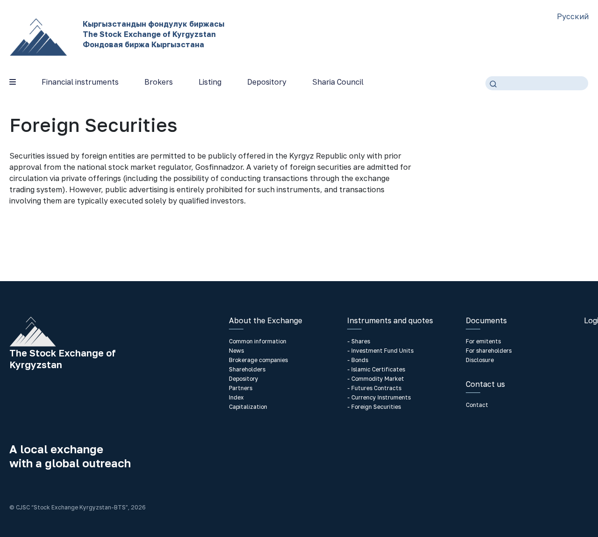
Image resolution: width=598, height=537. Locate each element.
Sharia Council (337, 82)
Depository (266, 82)
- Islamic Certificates (376, 369)
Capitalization (248, 406)
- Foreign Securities (374, 406)
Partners (240, 388)
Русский (573, 16)
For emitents (483, 341)
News (236, 350)
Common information (257, 341)
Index (236, 397)
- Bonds (357, 359)
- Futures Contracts (374, 388)
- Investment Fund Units (380, 350)
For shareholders (489, 350)
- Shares (358, 341)
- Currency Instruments (379, 397)
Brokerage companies (258, 359)
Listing (210, 82)
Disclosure (480, 359)
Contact (477, 404)
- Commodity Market (375, 378)
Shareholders (247, 369)
